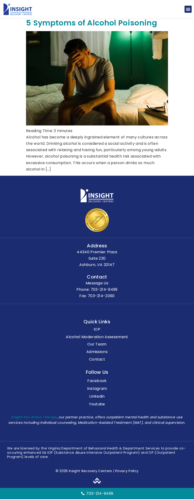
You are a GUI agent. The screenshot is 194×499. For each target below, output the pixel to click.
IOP (97, 329)
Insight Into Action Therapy (34, 417)
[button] (188, 9)
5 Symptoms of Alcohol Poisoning (91, 22)
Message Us (97, 283)
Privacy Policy (126, 471)
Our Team (97, 344)
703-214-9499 (104, 289)
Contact (97, 359)
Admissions (97, 351)
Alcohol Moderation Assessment (97, 337)
